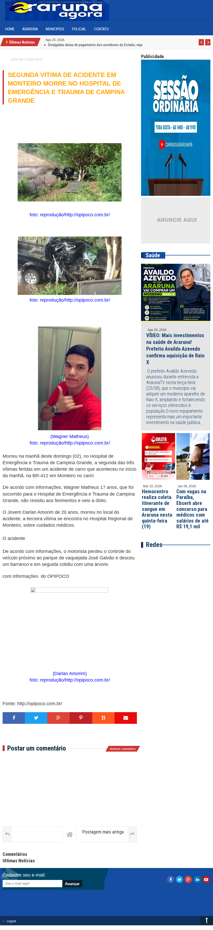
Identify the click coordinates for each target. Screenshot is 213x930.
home (10, 29)
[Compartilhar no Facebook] (14, 718)
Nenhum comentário (26, 59)
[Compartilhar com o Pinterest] (81, 718)
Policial (79, 29)
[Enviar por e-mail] (126, 718)
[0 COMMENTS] (65, 39)
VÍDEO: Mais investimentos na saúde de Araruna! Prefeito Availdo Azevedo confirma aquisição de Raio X (175, 348)
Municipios (55, 29)
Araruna (30, 29)
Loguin (11, 921)
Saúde (153, 255)
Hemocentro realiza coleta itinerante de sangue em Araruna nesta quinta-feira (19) (157, 509)
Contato (101, 29)
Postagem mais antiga (103, 832)
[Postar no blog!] (103, 718)
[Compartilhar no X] (36, 718)
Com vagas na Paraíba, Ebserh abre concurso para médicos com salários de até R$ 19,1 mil (192, 509)
